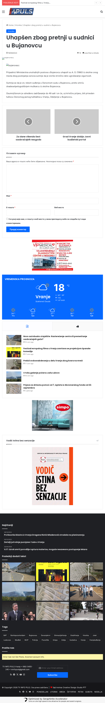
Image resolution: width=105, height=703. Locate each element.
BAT (5, 635)
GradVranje (74, 635)
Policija (35, 640)
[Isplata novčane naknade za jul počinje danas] (52, 611)
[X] (17, 674)
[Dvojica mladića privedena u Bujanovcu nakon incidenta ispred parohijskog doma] (86, 611)
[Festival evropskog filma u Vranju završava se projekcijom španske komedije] (13, 352)
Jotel (95, 635)
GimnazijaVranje (60, 635)
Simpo (55, 640)
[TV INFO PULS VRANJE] (21, 12)
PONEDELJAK (42, 692)
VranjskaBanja (94, 640)
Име (8, 196)
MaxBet (18, 640)
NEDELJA (98, 692)
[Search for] (101, 13)
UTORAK (53, 692)
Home (11, 25)
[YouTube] (20, 674)
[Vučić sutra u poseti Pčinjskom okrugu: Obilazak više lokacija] (18, 611)
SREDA (62, 692)
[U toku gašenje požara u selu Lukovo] (13, 376)
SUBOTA (88, 692)
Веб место (59, 207)
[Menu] (3, 13)
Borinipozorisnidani (18, 635)
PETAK (80, 692)
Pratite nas (8, 647)
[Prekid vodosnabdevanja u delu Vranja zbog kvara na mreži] (13, 364)
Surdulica (73, 640)
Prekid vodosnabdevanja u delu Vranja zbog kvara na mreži (53, 360)
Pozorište (45, 640)
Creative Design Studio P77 (74, 687)
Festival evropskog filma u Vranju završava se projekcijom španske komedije (53, 3)
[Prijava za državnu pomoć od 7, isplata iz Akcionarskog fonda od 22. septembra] (13, 389)
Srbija (63, 640)
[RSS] (11, 674)
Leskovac (7, 640)
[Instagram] (24, 674)
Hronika (18, 25)
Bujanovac (33, 635)
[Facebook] (14, 674)
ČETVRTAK (71, 692)
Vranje (83, 640)
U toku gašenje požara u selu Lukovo (41, 372)
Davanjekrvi (45, 635)
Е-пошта (10, 207)
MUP (26, 640)
